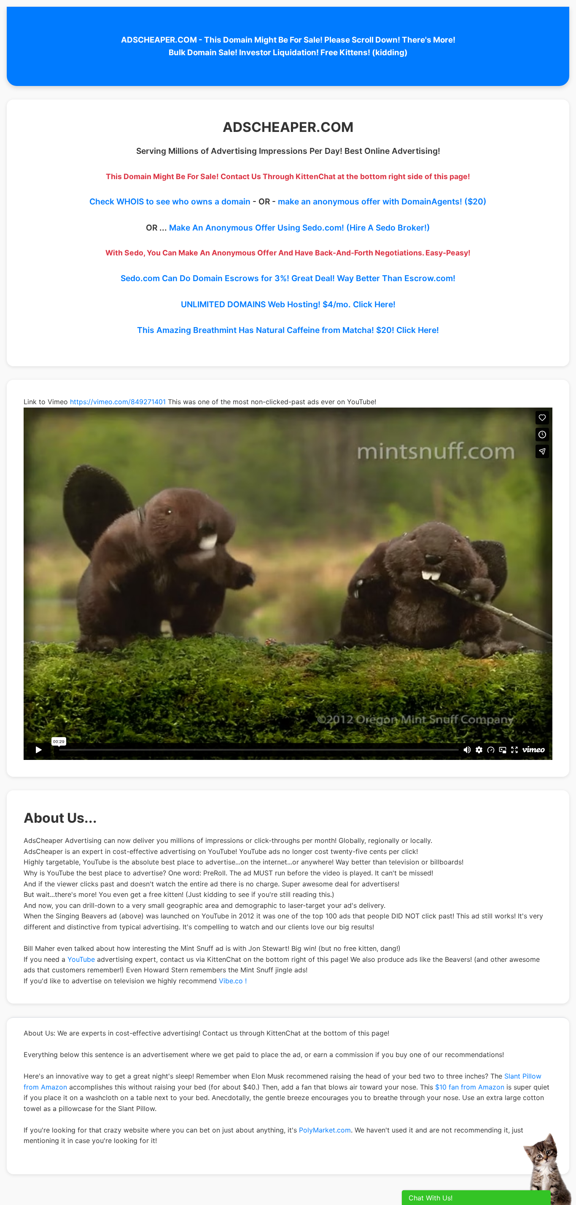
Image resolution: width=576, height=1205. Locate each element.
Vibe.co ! (233, 981)
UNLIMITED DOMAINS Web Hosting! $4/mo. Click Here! (288, 304)
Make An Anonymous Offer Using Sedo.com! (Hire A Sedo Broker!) (299, 228)
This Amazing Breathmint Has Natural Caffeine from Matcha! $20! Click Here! (288, 330)
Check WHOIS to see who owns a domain (169, 201)
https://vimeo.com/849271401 (118, 401)
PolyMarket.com (325, 1130)
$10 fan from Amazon (469, 1087)
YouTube (81, 959)
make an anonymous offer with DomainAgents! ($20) (382, 201)
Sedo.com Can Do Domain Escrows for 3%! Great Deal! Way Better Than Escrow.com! (288, 278)
